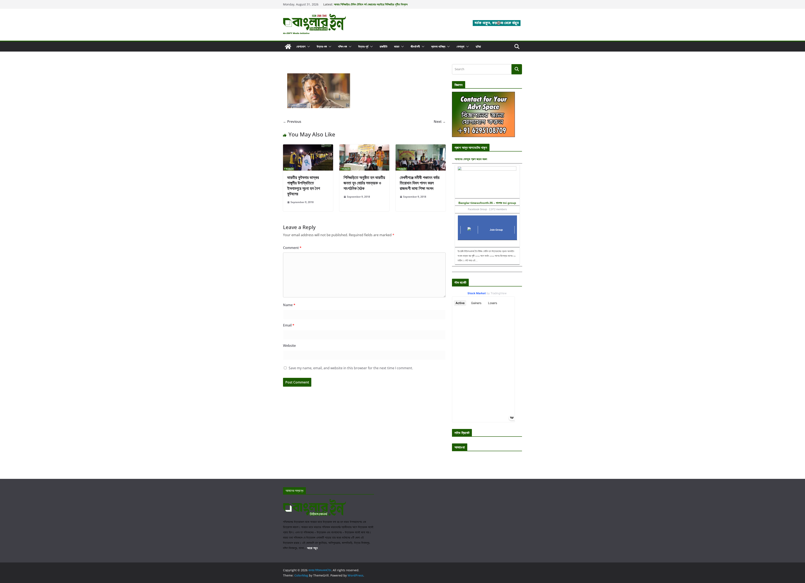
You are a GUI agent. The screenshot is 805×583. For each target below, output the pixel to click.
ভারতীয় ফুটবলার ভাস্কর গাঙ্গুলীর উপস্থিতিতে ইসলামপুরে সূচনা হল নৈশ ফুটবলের (303, 186)
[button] (307, 46)
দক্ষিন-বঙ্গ (342, 46)
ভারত (396, 46)
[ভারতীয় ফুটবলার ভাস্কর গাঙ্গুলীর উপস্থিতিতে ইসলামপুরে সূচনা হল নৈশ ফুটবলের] (308, 147)
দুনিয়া (478, 46)
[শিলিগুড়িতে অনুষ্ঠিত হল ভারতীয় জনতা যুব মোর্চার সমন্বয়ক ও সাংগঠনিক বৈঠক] (364, 147)
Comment (292, 247)
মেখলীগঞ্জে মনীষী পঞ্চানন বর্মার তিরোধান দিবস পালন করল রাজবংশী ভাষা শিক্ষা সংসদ (419, 183)
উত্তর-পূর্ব (363, 46)
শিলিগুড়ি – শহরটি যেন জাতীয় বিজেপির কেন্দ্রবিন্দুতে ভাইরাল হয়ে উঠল (367, 4)
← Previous (292, 121)
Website (289, 345)
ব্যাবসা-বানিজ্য (438, 46)
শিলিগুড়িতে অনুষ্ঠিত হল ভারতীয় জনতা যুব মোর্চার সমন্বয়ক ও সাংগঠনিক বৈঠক (364, 183)
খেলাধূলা (460, 46)
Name (289, 305)
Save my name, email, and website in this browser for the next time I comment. (351, 368)
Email (288, 325)
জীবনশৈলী (415, 46)
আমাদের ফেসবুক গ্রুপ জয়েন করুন (471, 159)
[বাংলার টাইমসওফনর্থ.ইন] (288, 46)
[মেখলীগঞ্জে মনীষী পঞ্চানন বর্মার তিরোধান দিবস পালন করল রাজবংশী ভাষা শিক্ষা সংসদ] (421, 147)
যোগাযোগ (300, 46)
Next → (440, 121)
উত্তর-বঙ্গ (322, 46)
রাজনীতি (383, 46)
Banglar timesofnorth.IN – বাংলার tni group (487, 203)
